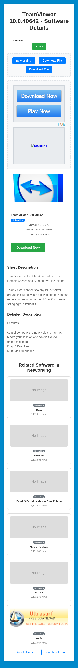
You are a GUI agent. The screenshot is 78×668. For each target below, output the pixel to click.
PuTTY (39, 592)
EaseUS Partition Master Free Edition (39, 501)
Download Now (28, 247)
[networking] (39, 145)
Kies (39, 409)
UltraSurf (39, 638)
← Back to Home (23, 652)
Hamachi (39, 455)
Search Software (55, 652)
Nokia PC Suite (39, 546)
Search (39, 46)
